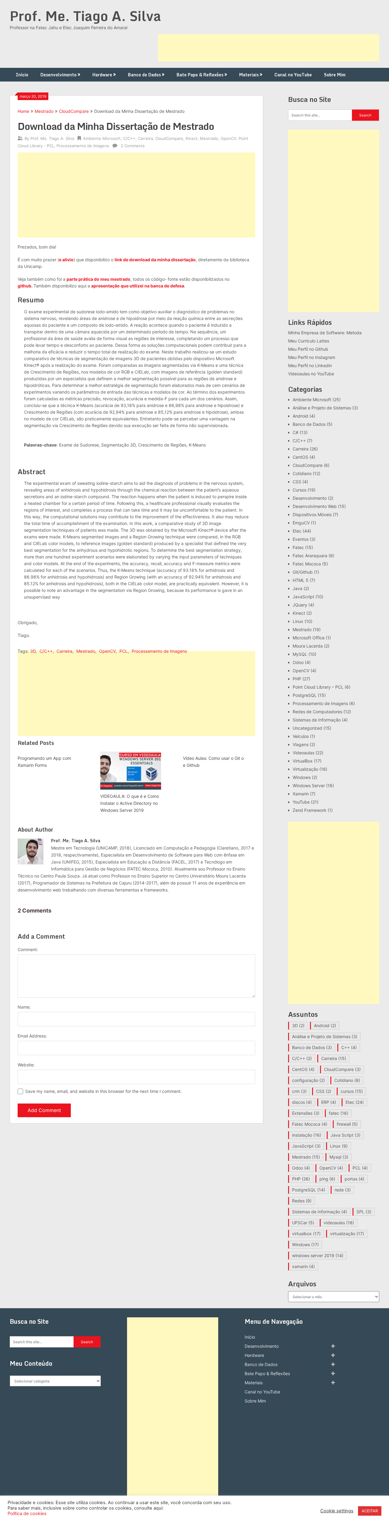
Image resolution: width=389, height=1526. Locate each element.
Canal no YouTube (293, 74)
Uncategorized (307, 728)
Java (297, 588)
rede (343, 1189)
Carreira (145, 138)
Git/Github (303, 572)
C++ (349, 1047)
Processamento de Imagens (83, 145)
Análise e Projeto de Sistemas (322, 407)
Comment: (28, 949)
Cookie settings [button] (336, 1511)
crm (299, 1091)
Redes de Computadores (317, 711)
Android (300, 416)
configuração (308, 1080)
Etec (297, 531)
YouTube (301, 802)
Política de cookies (27, 1513)
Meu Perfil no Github (308, 349)
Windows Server (309, 785)
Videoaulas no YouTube (311, 373)
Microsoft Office (309, 637)
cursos (352, 1091)
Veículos (301, 736)
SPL (363, 1211)
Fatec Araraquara (310, 555)
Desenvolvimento (58, 74)
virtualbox (306, 1233)
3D (33, 651)
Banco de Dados (144, 74)
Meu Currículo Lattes (308, 340)
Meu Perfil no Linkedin (310, 365)
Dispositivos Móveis (312, 514)
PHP (297, 678)
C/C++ (129, 138)
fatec (338, 1113)
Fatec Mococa (307, 563)
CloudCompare (74, 111)
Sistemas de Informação (317, 719)
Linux (298, 621)
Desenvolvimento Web (315, 506)
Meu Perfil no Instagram (311, 357)
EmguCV (301, 522)
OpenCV (228, 138)
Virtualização (305, 769)
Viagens (300, 744)
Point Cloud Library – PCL (318, 687)
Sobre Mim (335, 74)
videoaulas (339, 1222)
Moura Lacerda (308, 645)
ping (327, 1178)
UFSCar (303, 1222)
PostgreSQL (305, 695)
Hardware (102, 74)
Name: (24, 1007)
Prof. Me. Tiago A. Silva (85, 16)
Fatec (298, 547)
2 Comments (133, 145)
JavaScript (303, 596)
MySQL (300, 654)
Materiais (249, 74)
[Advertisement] (268, 47)
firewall (347, 1124)
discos (302, 1102)
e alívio (66, 259)
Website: (26, 1064)
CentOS (300, 457)
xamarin (303, 1266)
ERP (328, 1102)
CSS (297, 481)
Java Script (345, 1135)
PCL (123, 651)
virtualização (347, 1233)
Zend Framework (309, 810)
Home (23, 111)
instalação (306, 1135)
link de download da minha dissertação (155, 259)
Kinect (192, 138)
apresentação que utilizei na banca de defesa (137, 285)
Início (22, 74)
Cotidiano (302, 473)
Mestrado (44, 111)
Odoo (298, 662)
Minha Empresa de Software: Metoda (325, 332)
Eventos (300, 539)
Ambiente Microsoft (102, 138)
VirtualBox (303, 760)
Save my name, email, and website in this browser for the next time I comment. (103, 1091)
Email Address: (32, 1035)
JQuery (300, 604)
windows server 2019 (317, 1255)
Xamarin (301, 793)
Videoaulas (303, 752)
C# (295, 432)
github (24, 285)
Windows (302, 777)
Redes (302, 1200)
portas (354, 1178)
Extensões (305, 1113)
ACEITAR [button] (370, 1510)
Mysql (338, 1156)
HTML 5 (300, 580)
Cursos (299, 489)
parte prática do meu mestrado (98, 279)
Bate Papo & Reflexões (200, 74)
